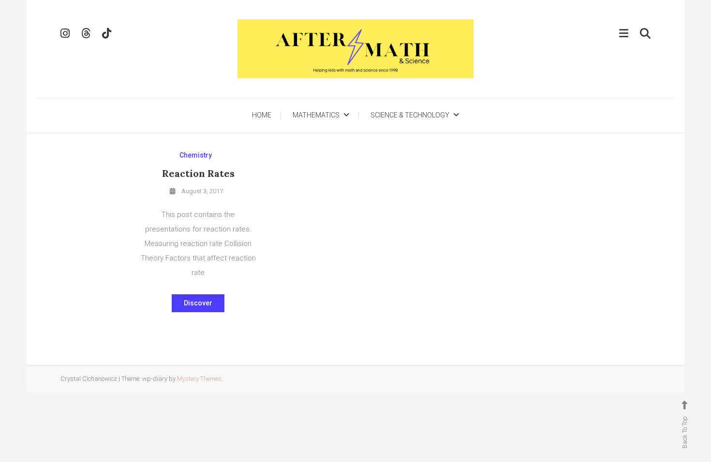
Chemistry (195, 155)
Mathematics (316, 115)
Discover (198, 303)
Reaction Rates (198, 173)
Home (261, 115)
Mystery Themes (199, 378)
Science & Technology (409, 115)
